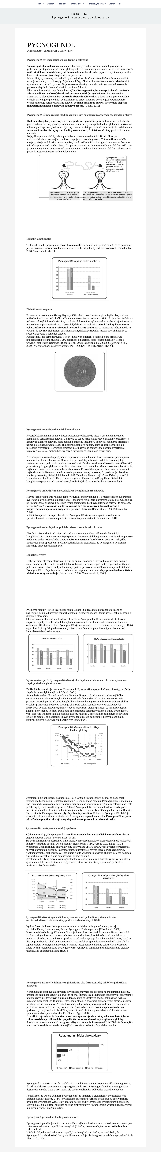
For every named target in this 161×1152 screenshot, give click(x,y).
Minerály (62, 4)
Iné (120, 4)
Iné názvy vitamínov (97, 4)
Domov (41, 4)
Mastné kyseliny (77, 4)
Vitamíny (50, 4)
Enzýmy (112, 4)
